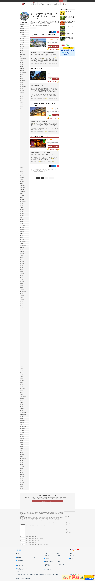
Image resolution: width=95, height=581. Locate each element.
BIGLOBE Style (60, 562)
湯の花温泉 (22, 372)
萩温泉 (21, 424)
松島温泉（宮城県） (23, 72)
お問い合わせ (18, 574)
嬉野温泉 (21, 442)
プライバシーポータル (50, 574)
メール (71, 557)
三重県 (35, 536)
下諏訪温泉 (22, 219)
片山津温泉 (22, 273)
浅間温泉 (21, 207)
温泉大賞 (34, 557)
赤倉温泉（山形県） (23, 86)
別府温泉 (21, 472)
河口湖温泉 (22, 195)
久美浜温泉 (22, 362)
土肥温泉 (21, 317)
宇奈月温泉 (22, 263)
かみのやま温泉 (22, 94)
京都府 (30, 538)
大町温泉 (21, 211)
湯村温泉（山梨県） (23, 201)
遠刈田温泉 (22, 68)
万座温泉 (25, 518)
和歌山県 (41, 538)
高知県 (35, 542)
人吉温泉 (21, 464)
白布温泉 (21, 96)
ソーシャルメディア (61, 564)
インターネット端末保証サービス (22, 566)
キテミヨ (67, 524)
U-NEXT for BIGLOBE (20, 569)
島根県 (30, 540)
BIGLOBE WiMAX (20, 561)
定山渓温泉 (22, 24)
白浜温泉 (21, 392)
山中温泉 (21, 269)
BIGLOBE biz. (47, 555)
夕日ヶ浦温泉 (22, 370)
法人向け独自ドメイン (48, 569)
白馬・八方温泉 (22, 229)
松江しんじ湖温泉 (23, 412)
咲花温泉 (21, 255)
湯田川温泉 (22, 104)
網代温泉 (21, 293)
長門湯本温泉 (22, 422)
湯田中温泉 (22, 239)
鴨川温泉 (21, 169)
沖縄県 (47, 544)
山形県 (41, 525)
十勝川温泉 (22, 28)
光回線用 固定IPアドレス (49, 561)
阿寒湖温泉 (22, 32)
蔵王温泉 (21, 82)
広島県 (35, 540)
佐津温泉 (21, 384)
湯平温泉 (21, 484)
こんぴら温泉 (22, 430)
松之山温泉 (22, 261)
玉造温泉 (21, 410)
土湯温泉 (21, 118)
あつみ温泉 (22, 90)
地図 (49, 43)
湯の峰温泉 (22, 398)
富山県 (27, 534)
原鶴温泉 (21, 440)
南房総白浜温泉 (22, 175)
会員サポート (72, 558)
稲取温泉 (21, 301)
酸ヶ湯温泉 (22, 46)
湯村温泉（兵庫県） (23, 388)
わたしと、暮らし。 (68, 523)
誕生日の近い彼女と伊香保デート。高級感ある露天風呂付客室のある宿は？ (49, 63)
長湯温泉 (21, 480)
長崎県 (33, 544)
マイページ (72, 555)
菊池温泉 (21, 456)
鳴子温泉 (21, 62)
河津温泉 (21, 309)
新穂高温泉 (54, 519)
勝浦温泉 (21, 394)
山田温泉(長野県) (23, 241)
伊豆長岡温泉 (22, 299)
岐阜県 (30, 536)
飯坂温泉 (21, 112)
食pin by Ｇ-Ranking (68, 533)
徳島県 (27, 542)
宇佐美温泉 (22, 305)
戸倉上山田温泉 (22, 225)
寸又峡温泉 (22, 315)
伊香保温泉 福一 (38, 68)
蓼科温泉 (21, 221)
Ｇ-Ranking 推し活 (68, 532)
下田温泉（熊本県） (23, 458)
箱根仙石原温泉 (22, 191)
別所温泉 (21, 235)
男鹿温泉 (21, 78)
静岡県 (27, 536)
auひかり (18, 558)
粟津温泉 (21, 271)
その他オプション (20, 571)
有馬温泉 (21, 376)
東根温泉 (21, 100)
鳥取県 (27, 540)
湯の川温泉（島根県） (23, 414)
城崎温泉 (21, 374)
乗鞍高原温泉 (22, 227)
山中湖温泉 (22, 199)
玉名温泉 (21, 460)
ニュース (59, 559)
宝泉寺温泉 (22, 482)
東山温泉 (21, 108)
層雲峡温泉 (22, 38)
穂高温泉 (21, 237)
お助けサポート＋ (20, 565)
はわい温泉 (22, 408)
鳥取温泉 (21, 406)
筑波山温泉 (22, 165)
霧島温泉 (21, 488)
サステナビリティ (60, 558)
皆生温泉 (21, 404)
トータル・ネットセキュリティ (22, 568)
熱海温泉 (21, 285)
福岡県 (27, 544)
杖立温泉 (21, 462)
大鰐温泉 (21, 50)
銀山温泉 (21, 84)
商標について (37, 576)
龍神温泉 (21, 400)
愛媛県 (33, 542)
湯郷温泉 (21, 418)
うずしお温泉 (22, 380)
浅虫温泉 (21, 48)
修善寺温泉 (22, 289)
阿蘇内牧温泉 (22, 454)
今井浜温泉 (22, 303)
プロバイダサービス (48, 559)
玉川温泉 (21, 76)
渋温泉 (21, 217)
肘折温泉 (21, 102)
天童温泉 (21, 98)
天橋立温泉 (22, 358)
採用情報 (59, 561)
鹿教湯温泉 (22, 213)
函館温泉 (21, 44)
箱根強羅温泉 (22, 189)
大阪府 (33, 538)
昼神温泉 (21, 233)
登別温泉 (21, 26)
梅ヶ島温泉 (22, 307)
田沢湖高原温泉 (22, 80)
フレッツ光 (47, 558)
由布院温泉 (22, 474)
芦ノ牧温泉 (22, 110)
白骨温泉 (21, 205)
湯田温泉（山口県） (23, 426)
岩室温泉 (21, 249)
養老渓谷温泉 (22, 177)
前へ (38, 177)
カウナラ (67, 529)
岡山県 (33, 540)
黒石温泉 (21, 52)
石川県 (30, 534)
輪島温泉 (21, 279)
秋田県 (38, 525)
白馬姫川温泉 (22, 231)
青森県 (30, 525)
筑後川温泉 (22, 438)
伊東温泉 (21, 287)
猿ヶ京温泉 (22, 157)
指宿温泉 (21, 486)
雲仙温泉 (21, 448)
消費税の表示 (23, 574)
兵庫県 (35, 538)
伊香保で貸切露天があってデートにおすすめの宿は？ (47, 161)
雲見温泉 (21, 313)
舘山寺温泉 (22, 311)
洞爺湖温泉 (22, 40)
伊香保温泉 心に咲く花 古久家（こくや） (44, 35)
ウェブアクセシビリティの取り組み (32, 574)
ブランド (59, 557)
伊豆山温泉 (22, 297)
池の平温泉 (22, 247)
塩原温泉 (36, 518)
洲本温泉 (21, 386)
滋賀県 (27, 538)
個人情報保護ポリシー (42, 574)
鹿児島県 (44, 544)
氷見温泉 (21, 265)
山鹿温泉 (21, 470)
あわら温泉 (22, 281)
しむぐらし (35, 558)
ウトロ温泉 (22, 34)
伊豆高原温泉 (22, 295)
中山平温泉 (22, 70)
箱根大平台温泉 (22, 187)
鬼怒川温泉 (32, 518)
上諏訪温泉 (22, 215)
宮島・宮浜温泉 (22, 420)
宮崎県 (41, 544)
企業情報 (57, 553)
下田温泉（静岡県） (23, 291)
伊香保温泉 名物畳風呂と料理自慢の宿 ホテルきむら (45, 104)
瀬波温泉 (21, 257)
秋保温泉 (21, 64)
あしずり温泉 (22, 436)
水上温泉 (21, 161)
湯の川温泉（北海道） (23, 30)
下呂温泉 (47, 519)
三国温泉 (21, 283)
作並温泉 (21, 66)
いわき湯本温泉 (22, 114)
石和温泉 (21, 193)
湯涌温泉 (21, 277)
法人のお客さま (46, 553)
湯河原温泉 (22, 181)
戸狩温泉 (21, 223)
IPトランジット (47, 565)
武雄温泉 (21, 444)
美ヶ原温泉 (22, 209)
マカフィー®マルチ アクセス (49, 568)
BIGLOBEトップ (42, 576)
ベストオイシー (68, 525)
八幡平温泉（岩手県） (23, 58)
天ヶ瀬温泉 (22, 476)
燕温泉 (21, 259)
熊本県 (35, 544)
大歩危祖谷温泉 (22, 428)
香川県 (30, 542)
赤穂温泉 (21, 378)
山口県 (38, 540)
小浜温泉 (21, 450)
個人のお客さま (18, 553)
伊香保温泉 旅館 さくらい (41, 136)
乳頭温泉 (21, 74)
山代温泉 (21, 275)
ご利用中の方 (71, 553)
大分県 (38, 544)
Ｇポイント (67, 517)
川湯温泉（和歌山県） (23, 396)
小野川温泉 (22, 92)
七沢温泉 (21, 183)
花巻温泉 (21, 60)
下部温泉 (21, 197)
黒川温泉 (21, 452)
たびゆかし (67, 531)
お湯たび (67, 522)
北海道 (27, 525)
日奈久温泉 (22, 466)
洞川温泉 (21, 390)
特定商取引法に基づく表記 (20, 576)
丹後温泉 (21, 368)
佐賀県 (30, 544)
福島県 (44, 525)
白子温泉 (21, 173)
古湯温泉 (21, 446)
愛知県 (33, 536)
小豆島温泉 (22, 432)
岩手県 (33, 525)
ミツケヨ (67, 530)
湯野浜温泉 (22, 106)
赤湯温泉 (21, 88)
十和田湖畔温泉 (22, 54)
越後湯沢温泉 (22, 253)
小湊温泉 (21, 171)
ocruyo (66, 521)
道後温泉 (21, 434)
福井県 (33, 534)
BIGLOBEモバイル (20, 560)
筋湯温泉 (21, 478)
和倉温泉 (21, 267)
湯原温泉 (21, 416)
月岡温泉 (21, 243)
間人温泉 (21, 366)
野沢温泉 (21, 203)
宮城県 (35, 525)
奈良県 (38, 538)
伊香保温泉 (21, 518)
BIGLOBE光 (19, 557)
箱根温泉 (21, 179)
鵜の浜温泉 (22, 251)
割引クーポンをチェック (54, 49)
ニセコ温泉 (22, 42)
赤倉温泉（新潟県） (23, 245)
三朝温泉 (21, 402)
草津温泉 (60, 517)
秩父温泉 (21, 167)
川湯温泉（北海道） (23, 36)
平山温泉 (21, 468)
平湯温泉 (50, 519)
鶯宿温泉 (21, 56)
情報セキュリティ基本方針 (29, 576)
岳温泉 (21, 116)
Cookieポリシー (57, 574)
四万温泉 (29, 518)
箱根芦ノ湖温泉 (22, 185)
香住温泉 (21, 382)
